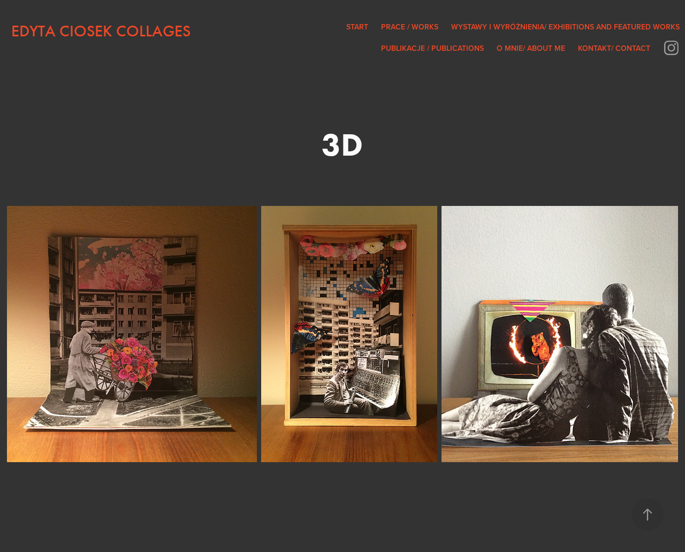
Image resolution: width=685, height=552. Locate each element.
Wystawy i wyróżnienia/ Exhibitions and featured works (565, 26)
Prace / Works (409, 26)
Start (357, 26)
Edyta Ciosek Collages (101, 31)
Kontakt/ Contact (614, 48)
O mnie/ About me (531, 48)
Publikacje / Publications (432, 48)
